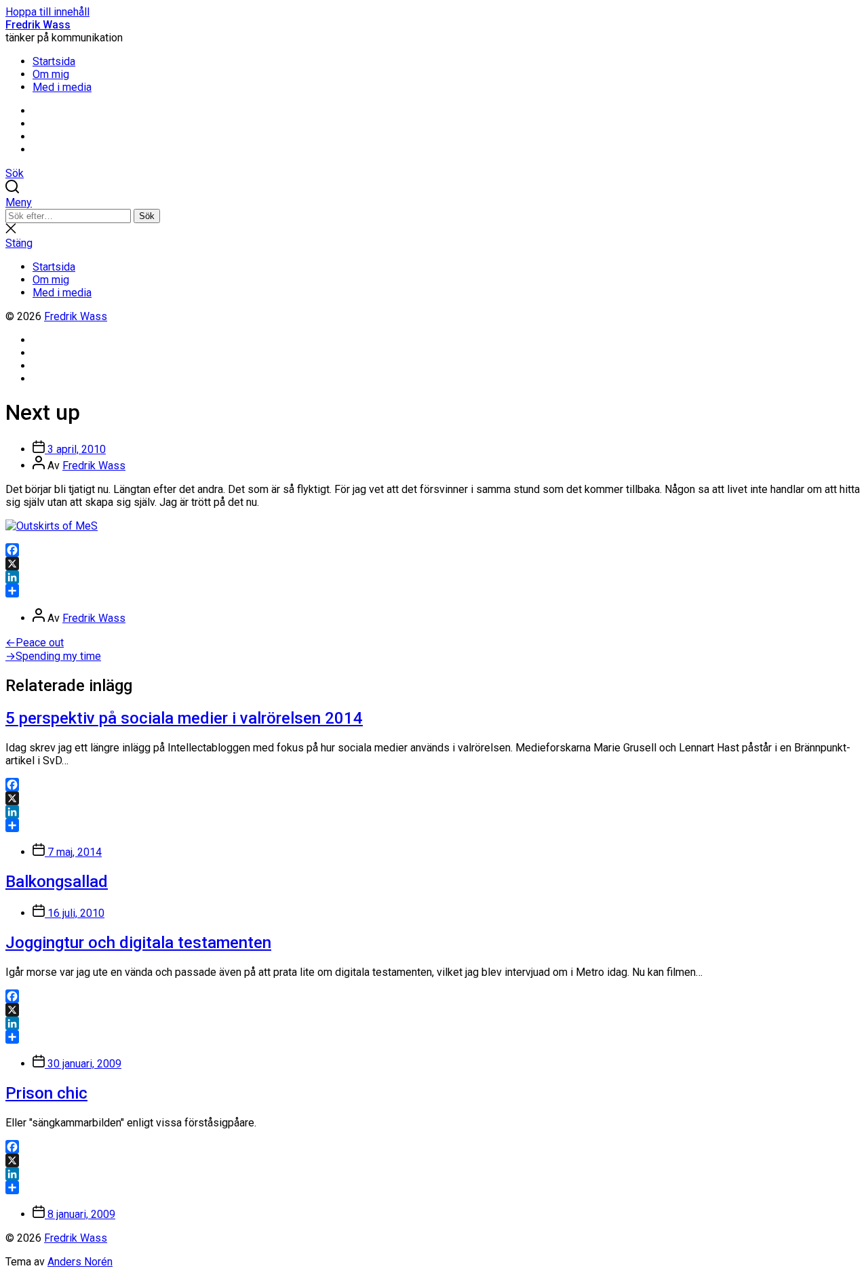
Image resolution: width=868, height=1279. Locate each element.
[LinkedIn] (434, 577)
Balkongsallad (56, 881)
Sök (147, 216)
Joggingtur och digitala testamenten (138, 942)
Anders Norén (80, 1261)
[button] (434, 202)
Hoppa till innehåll (47, 11)
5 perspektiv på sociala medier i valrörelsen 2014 (184, 718)
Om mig (51, 74)
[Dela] (434, 590)
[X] (434, 563)
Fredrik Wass (38, 24)
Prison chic (46, 1093)
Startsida (54, 61)
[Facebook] (434, 550)
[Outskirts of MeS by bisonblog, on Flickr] (51, 525)
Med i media (62, 87)
